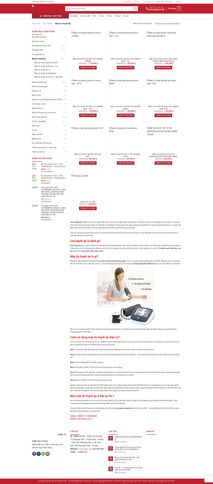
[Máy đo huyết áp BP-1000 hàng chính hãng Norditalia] (163, 43)
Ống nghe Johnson (39, 37)
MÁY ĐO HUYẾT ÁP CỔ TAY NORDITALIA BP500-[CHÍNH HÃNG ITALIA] (163, 155)
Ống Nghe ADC (37, 50)
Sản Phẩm (127, 2)
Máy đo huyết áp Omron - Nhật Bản (48, 77)
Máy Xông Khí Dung (39, 82)
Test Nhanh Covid (38, 104)
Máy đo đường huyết (40, 86)
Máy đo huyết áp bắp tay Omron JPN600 (88, 60)
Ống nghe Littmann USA (41, 46)
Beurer (126, 16)
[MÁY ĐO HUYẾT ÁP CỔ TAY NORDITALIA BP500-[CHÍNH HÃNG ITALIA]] (163, 139)
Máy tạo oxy (36, 91)
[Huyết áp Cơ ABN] (87, 187)
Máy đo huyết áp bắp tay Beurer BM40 (126, 108)
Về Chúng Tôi (148, 2)
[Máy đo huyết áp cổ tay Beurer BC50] (125, 139)
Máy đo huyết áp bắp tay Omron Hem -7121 (126, 60)
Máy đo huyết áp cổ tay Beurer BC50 (125, 155)
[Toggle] (65, 45)
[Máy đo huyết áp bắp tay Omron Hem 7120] (163, 91)
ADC (94, 16)
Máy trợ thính (37, 134)
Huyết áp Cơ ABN (87, 202)
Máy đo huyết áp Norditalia (45, 73)
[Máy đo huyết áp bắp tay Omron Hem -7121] (125, 43)
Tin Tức (136, 2)
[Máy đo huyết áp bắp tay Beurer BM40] (125, 91)
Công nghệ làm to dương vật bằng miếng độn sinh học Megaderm (128, 448)
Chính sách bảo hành (164, 2)
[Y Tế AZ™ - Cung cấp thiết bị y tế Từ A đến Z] (43, 8)
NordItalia (74, 16)
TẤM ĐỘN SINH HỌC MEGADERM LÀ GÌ (128, 438)
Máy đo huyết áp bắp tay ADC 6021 (87, 155)
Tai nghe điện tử (38, 54)
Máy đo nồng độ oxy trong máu (44, 113)
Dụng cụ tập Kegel (39, 121)
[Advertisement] (106, 467)
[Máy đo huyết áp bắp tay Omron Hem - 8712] (87, 91)
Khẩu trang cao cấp (39, 117)
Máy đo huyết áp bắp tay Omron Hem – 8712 (88, 108)
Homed (118, 16)
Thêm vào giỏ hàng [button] (87, 67)
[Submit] (135, 8)
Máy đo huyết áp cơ (42, 70)
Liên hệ (178, 2)
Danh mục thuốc (38, 41)
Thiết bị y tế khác (38, 152)
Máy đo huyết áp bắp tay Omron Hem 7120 (163, 108)
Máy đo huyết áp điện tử (79, 261)
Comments (121, 442)
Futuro (101, 16)
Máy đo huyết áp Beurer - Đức (46, 66)
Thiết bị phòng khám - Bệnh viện (44, 147)
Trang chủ (36, 23)
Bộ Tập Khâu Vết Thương (41, 143)
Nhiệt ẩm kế (36, 139)
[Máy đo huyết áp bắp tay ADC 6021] (87, 139)
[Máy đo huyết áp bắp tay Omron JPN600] (87, 43)
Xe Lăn (34, 130)
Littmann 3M (85, 16)
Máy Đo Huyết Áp (38, 59)
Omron (109, 16)
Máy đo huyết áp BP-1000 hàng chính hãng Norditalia (163, 60)
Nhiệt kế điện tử (38, 108)
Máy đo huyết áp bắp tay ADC (46, 63)
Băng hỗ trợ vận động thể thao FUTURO (47, 100)
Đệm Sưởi (35, 126)
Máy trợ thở (36, 95)
